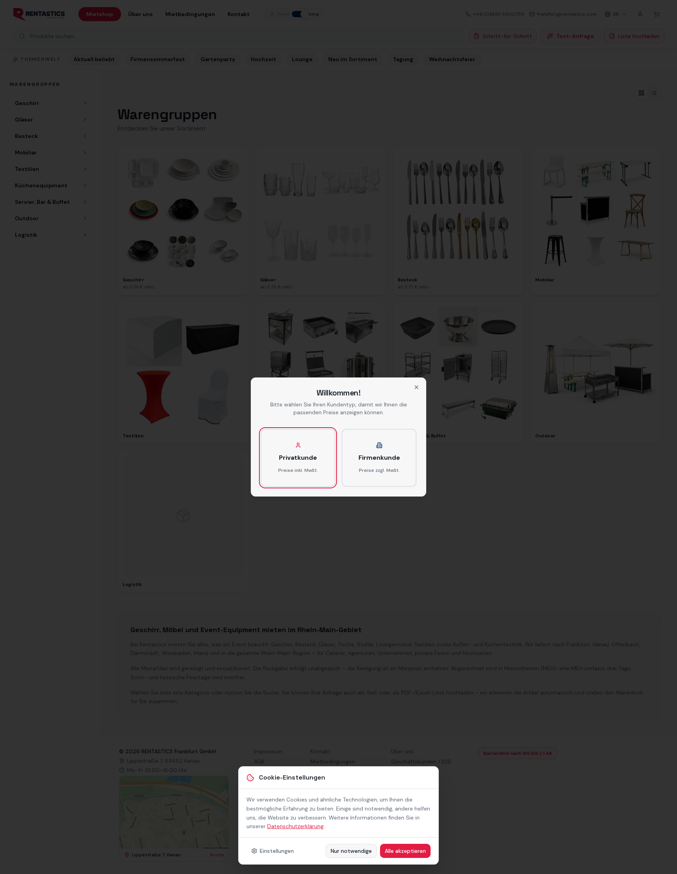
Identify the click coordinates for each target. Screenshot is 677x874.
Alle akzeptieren (405, 850)
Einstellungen (277, 850)
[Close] (416, 387)
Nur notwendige (351, 850)
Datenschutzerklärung (295, 826)
